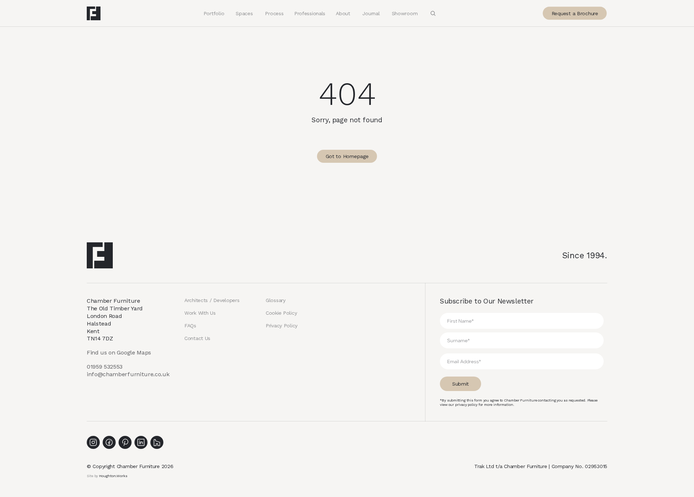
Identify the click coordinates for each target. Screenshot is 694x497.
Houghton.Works (113, 476)
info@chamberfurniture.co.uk (128, 374)
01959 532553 (105, 366)
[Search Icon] (433, 13)
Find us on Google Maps (119, 352)
